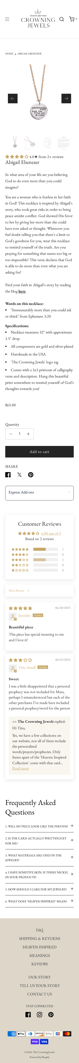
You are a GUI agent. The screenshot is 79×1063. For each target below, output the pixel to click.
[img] (20, 608)
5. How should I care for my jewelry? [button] (36, 889)
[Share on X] (19, 475)
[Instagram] (39, 1014)
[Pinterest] (51, 1014)
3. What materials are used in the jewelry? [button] (33, 857)
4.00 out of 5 (51, 533)
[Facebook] (28, 1014)
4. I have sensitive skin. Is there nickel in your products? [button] (36, 874)
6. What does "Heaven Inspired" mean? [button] (36, 901)
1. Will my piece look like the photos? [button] (36, 826)
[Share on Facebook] (8, 475)
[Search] (61, 19)
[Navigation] (7, 19)
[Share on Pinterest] (30, 475)
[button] (13, 98)
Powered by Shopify (40, 1057)
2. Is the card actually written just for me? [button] (35, 840)
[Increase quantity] (28, 434)
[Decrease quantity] (10, 434)
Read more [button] (20, 768)
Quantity (12, 424)
